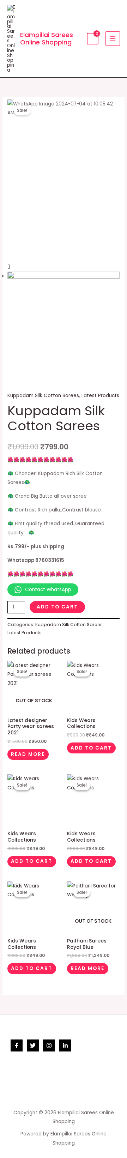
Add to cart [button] (91, 748)
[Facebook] (17, 1045)
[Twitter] (33, 1045)
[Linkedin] (65, 1045)
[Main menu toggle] (112, 38)
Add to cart (57, 607)
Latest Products (100, 395)
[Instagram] (49, 1045)
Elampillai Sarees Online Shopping (46, 38)
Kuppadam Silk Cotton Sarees (43, 395)
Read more (28, 754)
